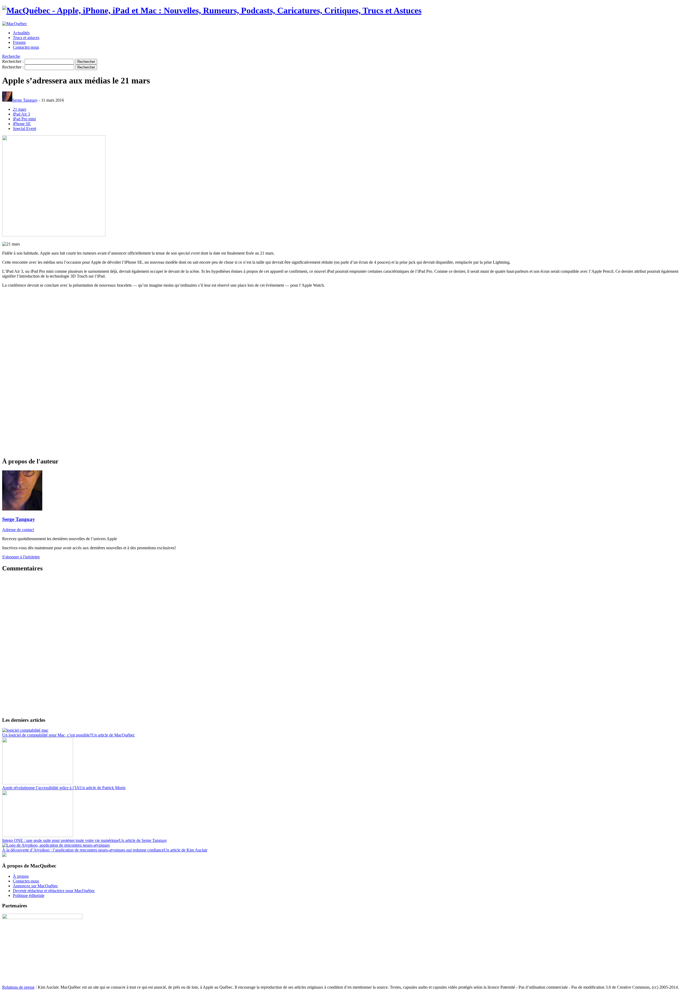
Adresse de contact (18, 529)
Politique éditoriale (28, 895)
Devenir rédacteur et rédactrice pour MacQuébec (54, 890)
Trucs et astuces (26, 37)
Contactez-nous (26, 47)
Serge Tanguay (25, 100)
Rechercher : (13, 61)
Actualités (21, 32)
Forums (19, 42)
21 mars (19, 109)
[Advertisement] (162, 372)
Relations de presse (18, 987)
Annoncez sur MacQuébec (35, 886)
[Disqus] (342, 644)
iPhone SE (22, 123)
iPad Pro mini (24, 119)
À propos (21, 876)
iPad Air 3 (21, 114)
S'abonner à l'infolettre (21, 557)
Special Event (24, 128)
